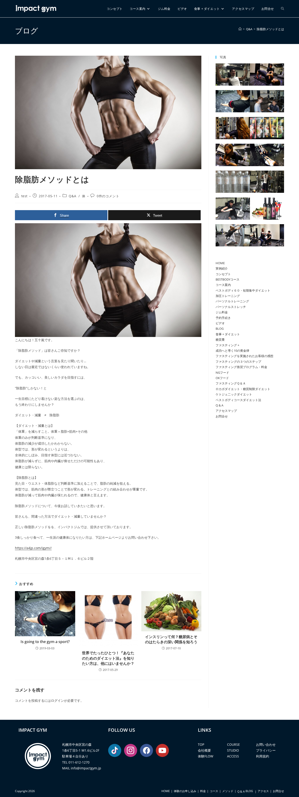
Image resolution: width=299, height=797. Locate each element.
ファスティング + (227, 345)
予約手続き (223, 318)
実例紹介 (222, 268)
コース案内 (223, 285)
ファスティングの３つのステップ (238, 361)
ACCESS (233, 756)
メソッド (227, 791)
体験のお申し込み (185, 791)
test (24, 196)
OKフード (222, 378)
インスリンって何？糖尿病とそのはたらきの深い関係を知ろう (171, 639)
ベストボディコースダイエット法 (238, 400)
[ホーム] (240, 29)
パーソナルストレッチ (231, 307)
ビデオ (220, 323)
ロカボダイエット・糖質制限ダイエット (243, 389)
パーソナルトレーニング (232, 301)
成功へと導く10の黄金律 (232, 350)
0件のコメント (108, 196)
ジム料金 (222, 312)
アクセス (263, 791)
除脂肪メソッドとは (270, 29)
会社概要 (204, 750)
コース (214, 791)
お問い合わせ (266, 744)
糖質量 (220, 339)
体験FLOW (205, 756)
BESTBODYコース (227, 279)
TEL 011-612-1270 (75, 762)
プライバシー (266, 750)
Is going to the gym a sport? (45, 641)
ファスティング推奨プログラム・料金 (241, 367)
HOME (220, 263)
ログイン (57, 700)
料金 (203, 791)
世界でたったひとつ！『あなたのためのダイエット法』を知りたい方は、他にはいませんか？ (108, 658)
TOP (201, 744)
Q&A (72, 196)
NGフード (222, 372)
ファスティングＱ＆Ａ (231, 383)
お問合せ (222, 416)
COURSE (233, 744)
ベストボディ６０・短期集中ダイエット (243, 290)
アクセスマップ (226, 411)
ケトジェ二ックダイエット (234, 394)
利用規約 (262, 756)
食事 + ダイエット (228, 334)
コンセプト (223, 274)
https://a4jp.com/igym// (33, 548)
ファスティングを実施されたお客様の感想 (244, 356)
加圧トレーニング (228, 296)
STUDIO (233, 750)
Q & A (219, 405)
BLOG (220, 328)
